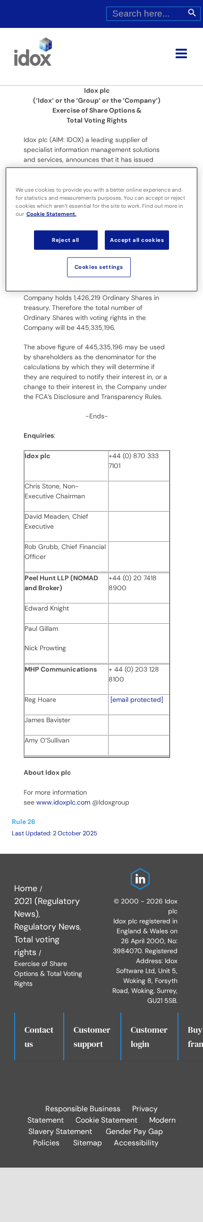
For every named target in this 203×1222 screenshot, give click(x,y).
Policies (46, 1143)
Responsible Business (82, 1109)
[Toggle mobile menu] (182, 53)
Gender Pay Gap (134, 1131)
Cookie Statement (106, 1120)
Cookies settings (99, 267)
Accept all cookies (137, 239)
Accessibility (136, 1143)
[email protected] (136, 699)
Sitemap (87, 1143)
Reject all (65, 239)
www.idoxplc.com (63, 802)
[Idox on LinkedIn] (138, 874)
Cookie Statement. (51, 214)
